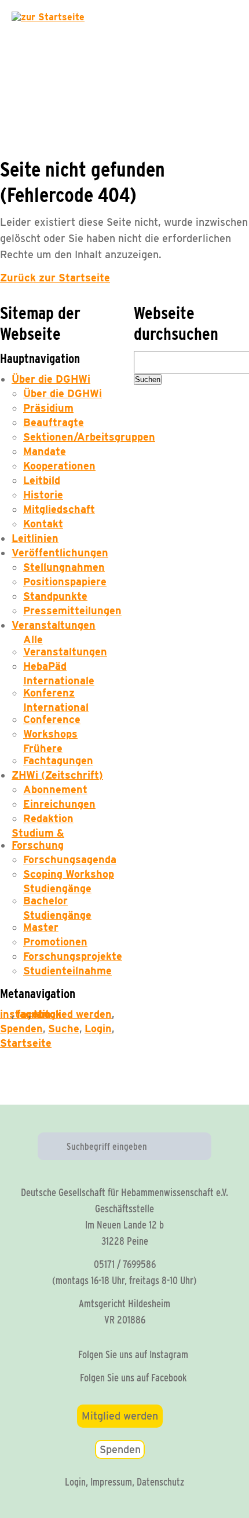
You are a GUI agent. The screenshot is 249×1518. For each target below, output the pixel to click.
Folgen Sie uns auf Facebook (133, 1378)
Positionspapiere (65, 581)
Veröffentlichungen (60, 553)
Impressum (111, 1482)
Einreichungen (59, 804)
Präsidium (48, 408)
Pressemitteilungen (72, 610)
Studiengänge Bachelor (57, 894)
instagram (6, 1014)
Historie (43, 495)
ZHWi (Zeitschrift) (57, 775)
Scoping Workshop (68, 874)
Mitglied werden (73, 1014)
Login (98, 1028)
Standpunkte (55, 596)
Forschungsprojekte (72, 956)
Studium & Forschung (38, 839)
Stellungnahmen (64, 567)
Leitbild (41, 480)
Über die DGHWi (51, 379)
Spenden (21, 1028)
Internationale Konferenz (58, 686)
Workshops (50, 734)
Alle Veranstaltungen (65, 645)
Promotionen (55, 942)
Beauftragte (53, 422)
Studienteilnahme (67, 971)
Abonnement (55, 789)
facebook (22, 1014)
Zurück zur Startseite (55, 278)
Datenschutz (160, 1482)
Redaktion (48, 818)
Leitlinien (35, 538)
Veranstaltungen (54, 625)
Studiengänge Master (57, 921)
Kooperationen (59, 466)
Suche (63, 1028)
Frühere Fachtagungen (58, 754)
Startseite (26, 1043)
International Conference (56, 713)
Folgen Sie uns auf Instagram (133, 1354)
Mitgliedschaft (59, 509)
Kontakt (43, 524)
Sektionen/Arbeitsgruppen (89, 437)
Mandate (44, 451)
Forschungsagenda (69, 859)
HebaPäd (45, 666)
